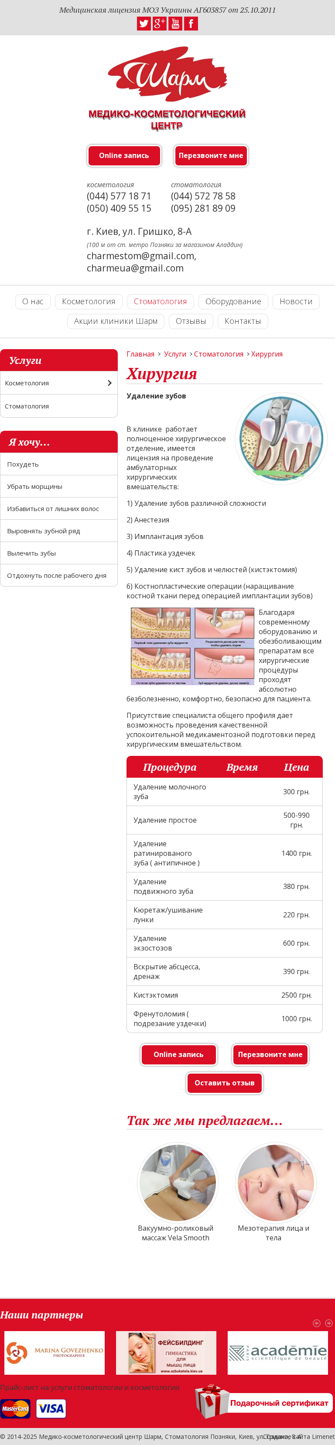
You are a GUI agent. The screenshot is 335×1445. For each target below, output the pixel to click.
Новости (296, 301)
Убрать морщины (34, 486)
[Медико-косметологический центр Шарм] (167, 99)
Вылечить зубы (31, 553)
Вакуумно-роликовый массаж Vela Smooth (175, 1232)
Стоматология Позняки (200, 1436)
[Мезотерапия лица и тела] (274, 1183)
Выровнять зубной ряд (43, 530)
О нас (33, 301)
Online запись (124, 155)
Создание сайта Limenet (299, 1436)
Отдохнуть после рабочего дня (56, 575)
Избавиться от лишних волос (53, 508)
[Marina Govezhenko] (54, 1352)
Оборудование (233, 301)
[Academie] (278, 1352)
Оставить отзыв (225, 1083)
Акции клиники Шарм (115, 321)
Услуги (175, 354)
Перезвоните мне (211, 155)
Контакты (243, 321)
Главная (140, 354)
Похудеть (23, 464)
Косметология (89, 301)
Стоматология (160, 301)
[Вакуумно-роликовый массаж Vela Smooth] (175, 1183)
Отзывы (191, 321)
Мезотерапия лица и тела (273, 1232)
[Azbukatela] (166, 1352)
